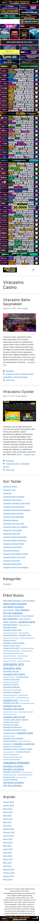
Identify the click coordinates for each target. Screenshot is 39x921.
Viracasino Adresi (10, 487)
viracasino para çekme (11, 725)
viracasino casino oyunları (13, 643)
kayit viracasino (10, 618)
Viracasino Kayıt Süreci (12, 500)
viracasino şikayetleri (10, 779)
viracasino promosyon (12, 727)
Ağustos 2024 (8, 829)
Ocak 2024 (7, 853)
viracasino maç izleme (13, 708)
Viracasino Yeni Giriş (11, 772)
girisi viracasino (8, 610)
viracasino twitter (25, 749)
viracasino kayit (10, 700)
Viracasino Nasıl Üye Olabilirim (15, 527)
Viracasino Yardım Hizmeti (13, 544)
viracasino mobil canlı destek (25, 711)
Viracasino (10, 371)
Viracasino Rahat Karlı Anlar (14, 557)
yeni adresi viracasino (13, 782)
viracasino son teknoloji (9, 736)
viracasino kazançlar (24, 700)
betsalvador (29, 916)
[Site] (19, 71)
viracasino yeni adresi (13, 769)
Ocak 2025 (7, 816)
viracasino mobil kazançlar (9, 714)
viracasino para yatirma (11, 722)
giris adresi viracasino (13, 606)
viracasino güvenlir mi (10, 684)
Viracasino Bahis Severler (13, 513)
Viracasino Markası (10, 520)
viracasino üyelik (9, 777)
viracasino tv (7, 744)
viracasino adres (26, 621)
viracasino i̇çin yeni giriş (9, 697)
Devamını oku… (30, 454)
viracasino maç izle (12, 706)
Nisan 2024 (7, 842)
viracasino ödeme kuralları (9, 774)
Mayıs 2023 (7, 879)
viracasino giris (13, 664)
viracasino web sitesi (23, 752)
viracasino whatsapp (16, 762)
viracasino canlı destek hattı (27, 638)
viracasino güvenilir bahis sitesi (11, 682)
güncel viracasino (27, 616)
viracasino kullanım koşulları (27, 703)
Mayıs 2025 (7, 809)
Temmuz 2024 (9, 832)
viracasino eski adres (22, 655)
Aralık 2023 (7, 856)
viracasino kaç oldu (11, 703)
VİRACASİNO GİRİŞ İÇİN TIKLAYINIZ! (19, 42)
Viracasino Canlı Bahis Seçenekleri (17, 510)
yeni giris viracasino (12, 785)
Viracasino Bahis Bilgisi (12, 564)
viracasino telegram (10, 741)
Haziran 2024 (8, 836)
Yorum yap (10, 380)
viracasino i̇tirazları (23, 695)
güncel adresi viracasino (11, 616)
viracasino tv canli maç (24, 743)
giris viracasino (22, 610)
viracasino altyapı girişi (24, 625)
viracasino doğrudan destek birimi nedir (13, 653)
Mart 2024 (7, 846)
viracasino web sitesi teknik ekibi (11, 759)
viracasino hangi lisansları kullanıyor (12, 689)
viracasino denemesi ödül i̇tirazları (11, 650)
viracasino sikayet (9, 733)
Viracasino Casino (20, 377)
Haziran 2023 (8, 876)
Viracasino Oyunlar (18, 391)
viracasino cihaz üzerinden (27, 648)
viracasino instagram (11, 692)
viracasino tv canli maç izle (12, 746)
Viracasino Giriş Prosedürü (13, 507)
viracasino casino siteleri (11, 645)
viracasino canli (24, 635)
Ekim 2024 (7, 822)
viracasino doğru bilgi (26, 650)
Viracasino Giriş (9, 490)
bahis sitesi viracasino (12, 601)
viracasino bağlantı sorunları (10, 633)
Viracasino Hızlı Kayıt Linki (13, 524)
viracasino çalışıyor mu (27, 772)
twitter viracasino (10, 622)
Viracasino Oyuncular (11, 561)
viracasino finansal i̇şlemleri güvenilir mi (13, 658)
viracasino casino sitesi (11, 648)
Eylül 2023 (7, 866)
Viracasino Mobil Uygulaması (14, 540)
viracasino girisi (12, 668)
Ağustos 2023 (8, 869)
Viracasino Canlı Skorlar (12, 547)
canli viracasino (28, 601)
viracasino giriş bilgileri (9, 677)
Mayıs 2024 (7, 839)
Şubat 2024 (7, 849)
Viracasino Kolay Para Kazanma (15, 567)
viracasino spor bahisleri (13, 738)
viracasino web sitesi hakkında (11, 754)
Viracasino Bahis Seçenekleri (16, 302)
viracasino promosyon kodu (14, 730)
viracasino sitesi (25, 733)
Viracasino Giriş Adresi (14, 674)
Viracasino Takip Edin (11, 534)
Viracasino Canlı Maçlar (12, 530)
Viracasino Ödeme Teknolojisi (15, 537)
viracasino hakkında (11, 687)
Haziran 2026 (8, 802)
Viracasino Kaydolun (11, 551)
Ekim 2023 (7, 863)
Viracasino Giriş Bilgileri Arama (15, 554)
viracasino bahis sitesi (12, 630)
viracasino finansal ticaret (9, 661)
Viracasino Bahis (10, 627)
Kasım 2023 (8, 859)
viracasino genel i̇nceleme (23, 661)
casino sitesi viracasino (15, 603)
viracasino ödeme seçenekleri (24, 774)
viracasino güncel (22, 677)
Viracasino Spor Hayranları (13, 497)
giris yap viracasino (13, 613)
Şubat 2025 (7, 812)
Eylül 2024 (7, 826)
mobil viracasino (24, 619)
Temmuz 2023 (9, 873)
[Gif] (19, 114)
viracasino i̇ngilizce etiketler (10, 695)
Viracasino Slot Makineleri (13, 517)
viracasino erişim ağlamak (9, 655)
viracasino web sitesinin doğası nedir (12, 757)
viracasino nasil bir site (14, 717)
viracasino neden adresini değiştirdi (15, 720)
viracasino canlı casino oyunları (11, 638)
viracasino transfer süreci (24, 741)
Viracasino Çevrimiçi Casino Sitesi (16, 503)
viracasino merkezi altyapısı (10, 711)
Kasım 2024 (8, 819)
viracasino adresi (12, 374)
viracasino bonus (10, 635)
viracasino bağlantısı (23, 633)
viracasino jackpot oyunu (22, 697)
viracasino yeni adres (13, 766)
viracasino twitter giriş (8, 752)
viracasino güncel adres (11, 679)
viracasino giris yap (11, 671)
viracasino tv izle (10, 749)
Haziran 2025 (8, 805)
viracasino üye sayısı (21, 777)
